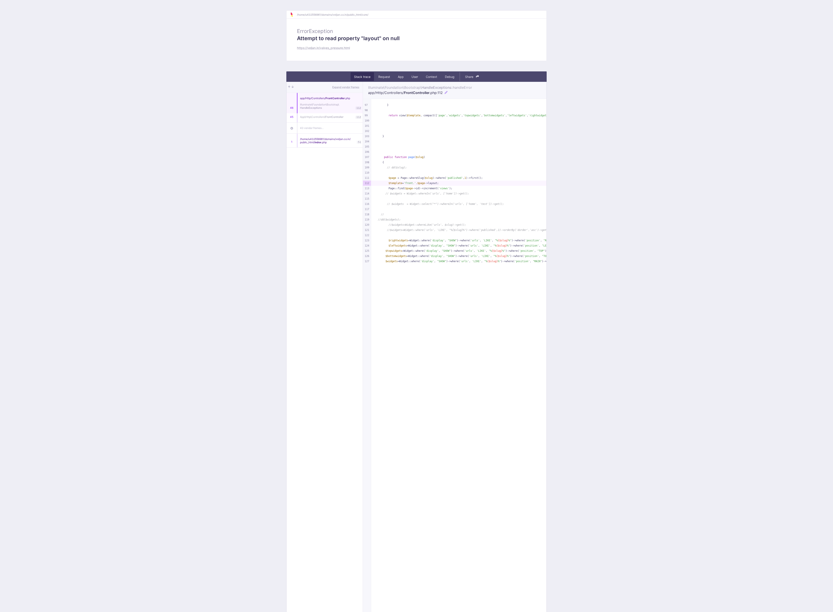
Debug (449, 77)
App (401, 77)
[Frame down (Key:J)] (292, 87)
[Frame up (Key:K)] (289, 87)
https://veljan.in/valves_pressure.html (323, 48)
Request (384, 77)
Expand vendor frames (345, 87)
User (415, 77)
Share (469, 77)
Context (431, 77)
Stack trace (362, 77)
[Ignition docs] (293, 14)
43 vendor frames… (312, 128)
